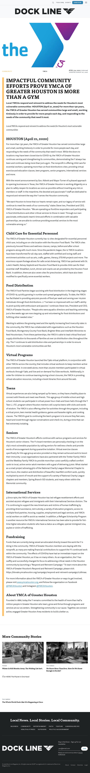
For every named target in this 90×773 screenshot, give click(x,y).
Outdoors (42, 729)
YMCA (45, 71)
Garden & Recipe (72, 726)
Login (86, 765)
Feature (59, 726)
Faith (51, 726)
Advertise (80, 765)
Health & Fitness (28, 729)
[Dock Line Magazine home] (45, 11)
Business (14, 726)
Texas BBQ (60, 2)
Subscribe (77, 2)
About (67, 765)
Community (7, 71)
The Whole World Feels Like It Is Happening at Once (22, 702)
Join (84, 749)
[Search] (53, 2)
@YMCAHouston (14, 586)
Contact (73, 765)
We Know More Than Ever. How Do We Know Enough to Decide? (64, 669)
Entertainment (39, 726)
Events (68, 2)
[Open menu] (86, 2)
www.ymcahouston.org (27, 582)
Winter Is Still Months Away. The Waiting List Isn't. (22, 668)
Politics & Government (59, 729)
